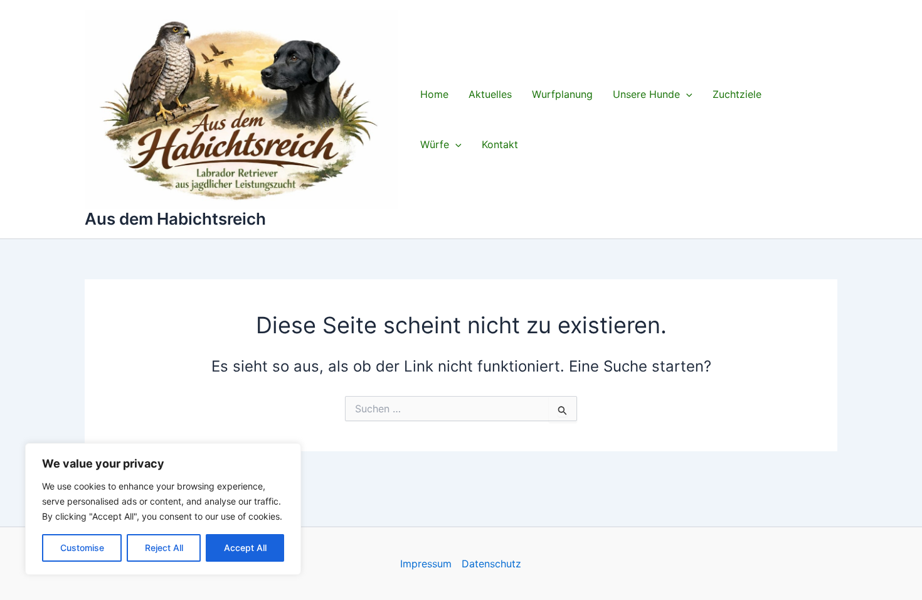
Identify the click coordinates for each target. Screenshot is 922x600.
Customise (82, 547)
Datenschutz (491, 563)
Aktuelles (490, 94)
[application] (686, 94)
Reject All (164, 547)
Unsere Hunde (646, 94)
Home (434, 94)
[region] (163, 509)
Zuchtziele (737, 94)
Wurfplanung (562, 94)
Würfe (434, 144)
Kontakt (500, 144)
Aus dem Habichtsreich (175, 218)
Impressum (426, 563)
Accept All (245, 547)
